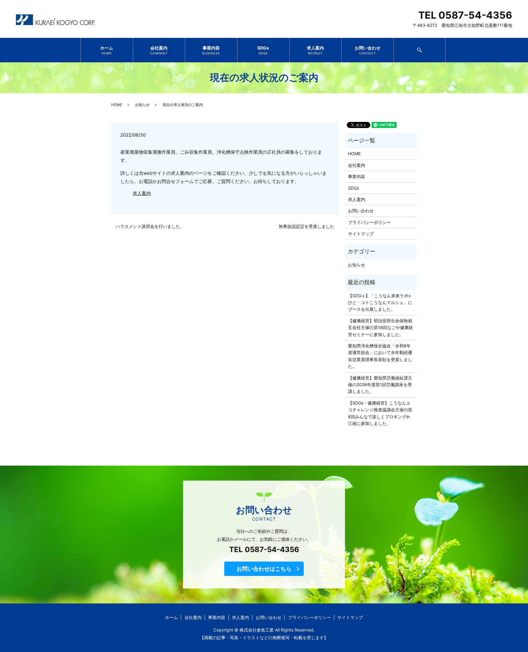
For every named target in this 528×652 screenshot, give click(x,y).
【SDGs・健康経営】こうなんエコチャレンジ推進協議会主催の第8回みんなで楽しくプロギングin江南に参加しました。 (380, 413)
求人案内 (315, 50)
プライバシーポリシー (369, 222)
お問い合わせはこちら (264, 569)
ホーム (106, 50)
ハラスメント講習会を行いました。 (150, 226)
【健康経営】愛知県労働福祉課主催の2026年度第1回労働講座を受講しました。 (380, 384)
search (445, 47)
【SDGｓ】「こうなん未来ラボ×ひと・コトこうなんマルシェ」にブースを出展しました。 (380, 302)
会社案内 (159, 50)
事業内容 (211, 50)
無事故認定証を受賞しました (306, 226)
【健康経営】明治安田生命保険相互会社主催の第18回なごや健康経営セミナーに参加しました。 (380, 327)
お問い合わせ (367, 50)
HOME (116, 104)
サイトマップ (361, 233)
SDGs (263, 50)
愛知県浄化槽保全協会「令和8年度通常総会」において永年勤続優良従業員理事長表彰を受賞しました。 (380, 356)
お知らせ (142, 104)
